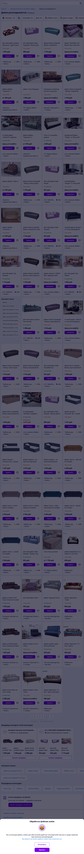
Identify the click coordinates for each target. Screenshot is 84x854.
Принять (42, 850)
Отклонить (42, 844)
